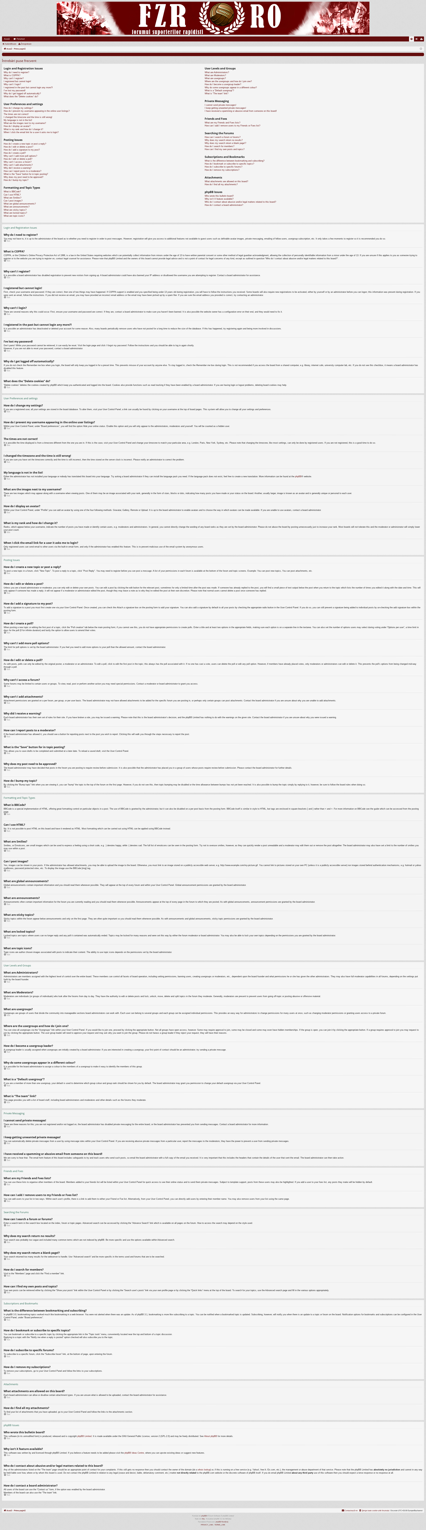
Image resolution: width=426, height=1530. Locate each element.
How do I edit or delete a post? (18, 147)
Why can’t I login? (12, 84)
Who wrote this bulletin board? (219, 196)
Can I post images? (13, 200)
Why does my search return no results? (224, 140)
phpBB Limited (84, 1436)
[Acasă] (213, 18)
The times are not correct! (16, 114)
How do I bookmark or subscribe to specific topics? (229, 164)
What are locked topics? (15, 213)
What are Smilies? (12, 197)
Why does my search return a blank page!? (225, 143)
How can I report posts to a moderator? (22, 171)
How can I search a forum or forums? (222, 137)
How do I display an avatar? (17, 126)
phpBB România (222, 1522)
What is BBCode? (12, 191)
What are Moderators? (215, 75)
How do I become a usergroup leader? (223, 84)
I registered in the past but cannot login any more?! (28, 87)
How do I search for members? (219, 146)
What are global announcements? (20, 203)
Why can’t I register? (14, 78)
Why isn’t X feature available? (219, 199)
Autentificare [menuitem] (417, 39)
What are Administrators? (217, 72)
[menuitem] (411, 38)
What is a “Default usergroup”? (219, 90)
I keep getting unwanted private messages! (225, 108)
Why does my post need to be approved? (23, 177)
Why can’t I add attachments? (18, 165)
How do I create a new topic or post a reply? (25, 144)
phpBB (298, 476)
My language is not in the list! (18, 120)
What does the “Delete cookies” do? (21, 96)
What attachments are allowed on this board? (226, 181)
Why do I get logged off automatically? (22, 93)
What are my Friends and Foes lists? (222, 122)
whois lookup (204, 1469)
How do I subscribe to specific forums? (223, 167)
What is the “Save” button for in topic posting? (26, 174)
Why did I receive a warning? (17, 168)
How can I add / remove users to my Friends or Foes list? (232, 125)
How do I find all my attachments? (221, 184)
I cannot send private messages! (220, 105)
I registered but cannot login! (17, 81)
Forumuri (21, 39)
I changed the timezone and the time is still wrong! (28, 117)
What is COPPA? (12, 75)
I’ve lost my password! (14, 90)
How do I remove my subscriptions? (222, 170)
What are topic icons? (14, 216)
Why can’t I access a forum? (17, 162)
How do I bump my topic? (16, 180)
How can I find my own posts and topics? (224, 149)
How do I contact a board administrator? (224, 205)
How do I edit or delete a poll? (18, 159)
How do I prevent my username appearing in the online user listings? (37, 111)
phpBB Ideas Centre (134, 1453)
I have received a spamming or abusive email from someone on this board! (241, 111)
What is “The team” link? (216, 93)
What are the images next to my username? (25, 123)
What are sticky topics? (15, 210)
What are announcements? (16, 206)
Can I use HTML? (12, 194)
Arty (203, 1519)
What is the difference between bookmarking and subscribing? (234, 161)
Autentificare (10, 44)
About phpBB (210, 1436)
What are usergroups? (215, 78)
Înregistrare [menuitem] (422, 39)
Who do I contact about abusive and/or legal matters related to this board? (240, 202)
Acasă (7, 39)
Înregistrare (26, 44)
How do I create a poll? (15, 153)
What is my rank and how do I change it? (23, 129)
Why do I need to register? (16, 72)
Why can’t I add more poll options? (20, 156)
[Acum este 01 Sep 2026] (421, 49)
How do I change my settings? (18, 108)
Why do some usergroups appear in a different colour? (231, 87)
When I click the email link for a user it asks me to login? (31, 132)
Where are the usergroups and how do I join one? (228, 81)
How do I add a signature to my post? (22, 150)
